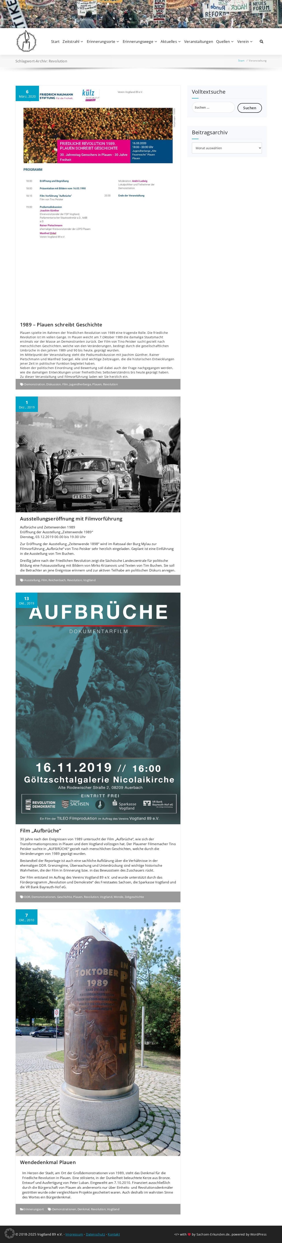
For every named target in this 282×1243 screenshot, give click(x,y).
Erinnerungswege (138, 41)
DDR (27, 897)
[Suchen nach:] (213, 107)
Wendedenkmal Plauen (48, 1162)
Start (55, 41)
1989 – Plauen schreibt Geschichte (61, 324)
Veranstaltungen (198, 41)
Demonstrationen (44, 897)
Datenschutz (95, 1234)
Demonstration (34, 384)
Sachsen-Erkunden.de (213, 1234)
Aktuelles (169, 41)
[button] (9, 1233)
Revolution (110, 384)
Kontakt (114, 1234)
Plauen (97, 384)
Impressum (74, 1234)
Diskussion (53, 384)
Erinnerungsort (33, 1209)
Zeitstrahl (71, 41)
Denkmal (83, 1209)
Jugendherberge (80, 384)
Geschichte (64, 897)
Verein (243, 41)
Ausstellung (32, 580)
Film (65, 384)
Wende (118, 897)
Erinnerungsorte (101, 41)
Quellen (223, 41)
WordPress (258, 1234)
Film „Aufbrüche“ (40, 830)
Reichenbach (57, 580)
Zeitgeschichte (134, 897)
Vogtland (89, 580)
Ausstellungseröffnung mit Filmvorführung (71, 518)
